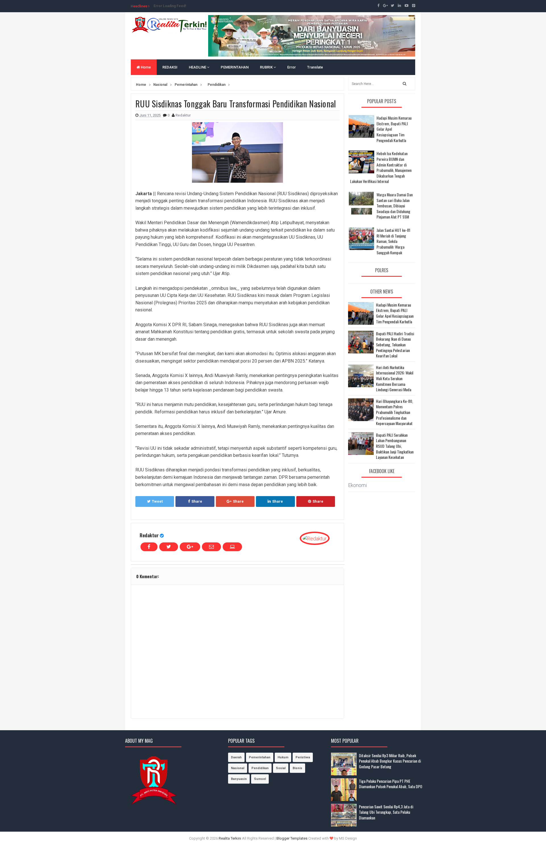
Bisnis (297, 768)
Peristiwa (302, 757)
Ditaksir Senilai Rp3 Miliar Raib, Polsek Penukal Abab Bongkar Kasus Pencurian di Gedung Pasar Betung (390, 760)
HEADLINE (198, 67)
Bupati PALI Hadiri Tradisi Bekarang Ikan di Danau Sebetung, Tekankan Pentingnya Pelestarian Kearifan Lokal (395, 345)
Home (145, 67)
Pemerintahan (259, 757)
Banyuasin (239, 779)
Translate (315, 67)
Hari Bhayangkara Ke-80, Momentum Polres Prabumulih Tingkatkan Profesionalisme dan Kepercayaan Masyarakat (394, 412)
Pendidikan (260, 768)
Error (291, 67)
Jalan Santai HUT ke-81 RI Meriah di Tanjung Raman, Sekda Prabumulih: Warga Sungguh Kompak (393, 241)
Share (196, 501)
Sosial (281, 768)
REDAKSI (169, 67)
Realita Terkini (230, 838)
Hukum (283, 757)
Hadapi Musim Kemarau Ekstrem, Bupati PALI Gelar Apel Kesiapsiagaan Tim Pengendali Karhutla (394, 313)
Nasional (237, 768)
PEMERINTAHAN (235, 67)
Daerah (236, 757)
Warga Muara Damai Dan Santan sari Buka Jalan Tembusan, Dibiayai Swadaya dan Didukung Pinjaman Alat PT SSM (395, 206)
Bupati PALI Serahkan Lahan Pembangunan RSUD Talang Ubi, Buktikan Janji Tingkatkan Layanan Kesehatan (394, 446)
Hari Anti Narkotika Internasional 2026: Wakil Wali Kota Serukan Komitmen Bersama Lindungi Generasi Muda (394, 378)
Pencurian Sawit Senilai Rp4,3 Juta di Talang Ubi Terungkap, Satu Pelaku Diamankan (386, 812)
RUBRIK (267, 67)
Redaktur (149, 535)
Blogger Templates (291, 838)
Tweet (157, 501)
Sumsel (260, 779)
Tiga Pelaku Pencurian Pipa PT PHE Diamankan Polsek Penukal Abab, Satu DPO (390, 784)
